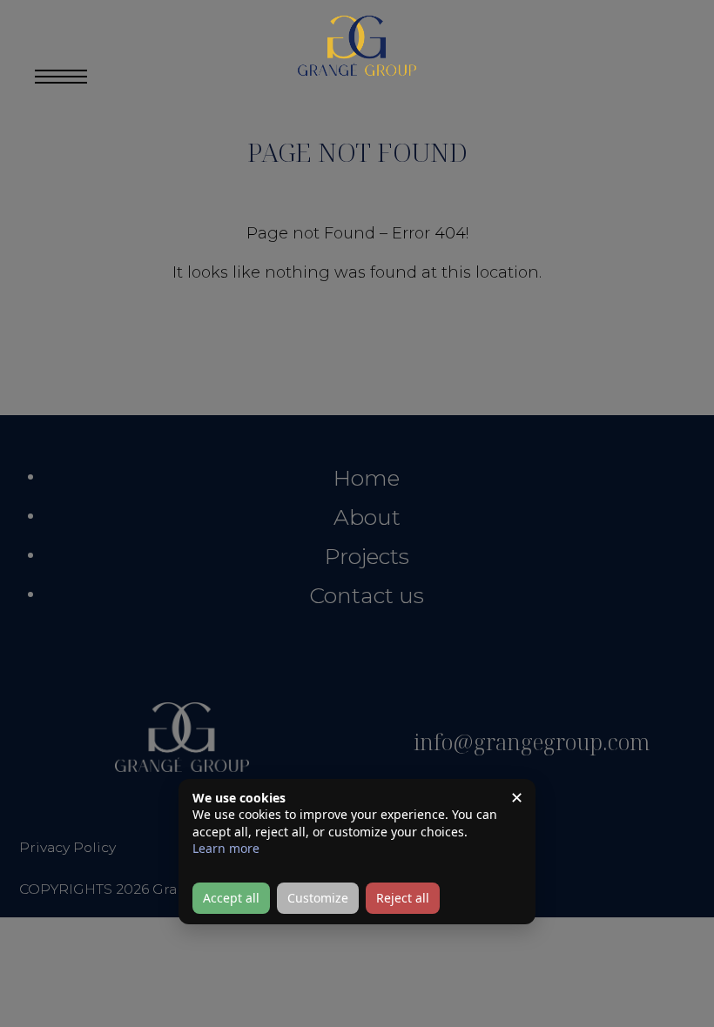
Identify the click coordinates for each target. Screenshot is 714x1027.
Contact (638, 45)
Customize (317, 897)
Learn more (225, 848)
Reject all (402, 897)
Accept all (231, 897)
